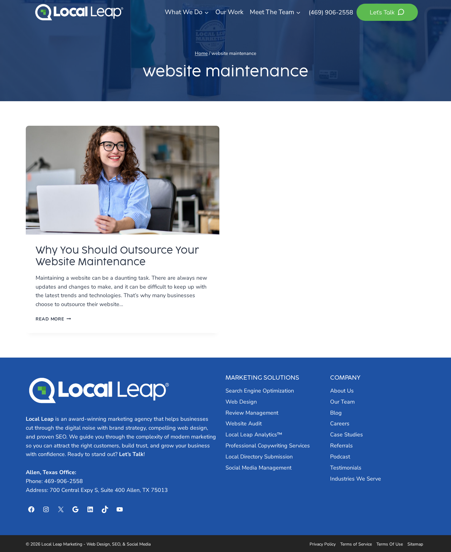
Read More (53, 319)
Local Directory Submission (259, 456)
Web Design (241, 401)
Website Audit (244, 423)
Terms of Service (356, 544)
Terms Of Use (389, 544)
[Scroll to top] (435, 531)
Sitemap (415, 544)
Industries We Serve (355, 478)
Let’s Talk (131, 454)
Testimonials (345, 467)
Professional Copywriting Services (268, 445)
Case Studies (346, 434)
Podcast (340, 456)
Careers (339, 423)
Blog (336, 412)
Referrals (341, 445)
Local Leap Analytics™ (254, 434)
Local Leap (40, 419)
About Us (342, 390)
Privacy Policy (323, 544)
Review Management (252, 412)
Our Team (342, 401)
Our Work (229, 12)
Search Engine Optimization (260, 390)
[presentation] (122, 180)
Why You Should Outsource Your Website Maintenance (117, 256)
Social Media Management (258, 467)
